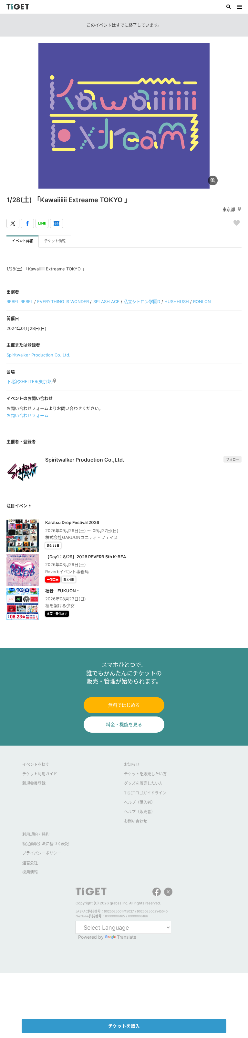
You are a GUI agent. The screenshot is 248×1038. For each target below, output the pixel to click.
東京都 (228, 209)
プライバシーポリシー (41, 853)
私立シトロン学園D (142, 301)
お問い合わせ (135, 821)
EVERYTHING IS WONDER (63, 301)
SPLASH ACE (106, 301)
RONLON (202, 301)
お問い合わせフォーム (27, 415)
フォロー (232, 459)
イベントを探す (35, 764)
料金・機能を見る (124, 724)
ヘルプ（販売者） (139, 811)
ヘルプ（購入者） (139, 802)
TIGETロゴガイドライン (145, 793)
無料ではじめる (124, 705)
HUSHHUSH (176, 301)
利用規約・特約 (35, 834)
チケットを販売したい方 (145, 773)
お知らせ (132, 764)
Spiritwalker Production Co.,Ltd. (38, 354)
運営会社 (30, 862)
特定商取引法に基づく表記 (45, 843)
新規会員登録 (34, 783)
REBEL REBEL (19, 301)
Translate (126, 937)
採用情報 (30, 872)
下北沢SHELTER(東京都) (29, 381)
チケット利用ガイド (39, 773)
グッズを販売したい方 (143, 783)
